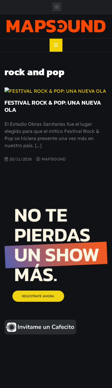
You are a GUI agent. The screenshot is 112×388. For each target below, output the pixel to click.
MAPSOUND (54, 158)
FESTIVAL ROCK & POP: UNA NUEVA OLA (52, 106)
